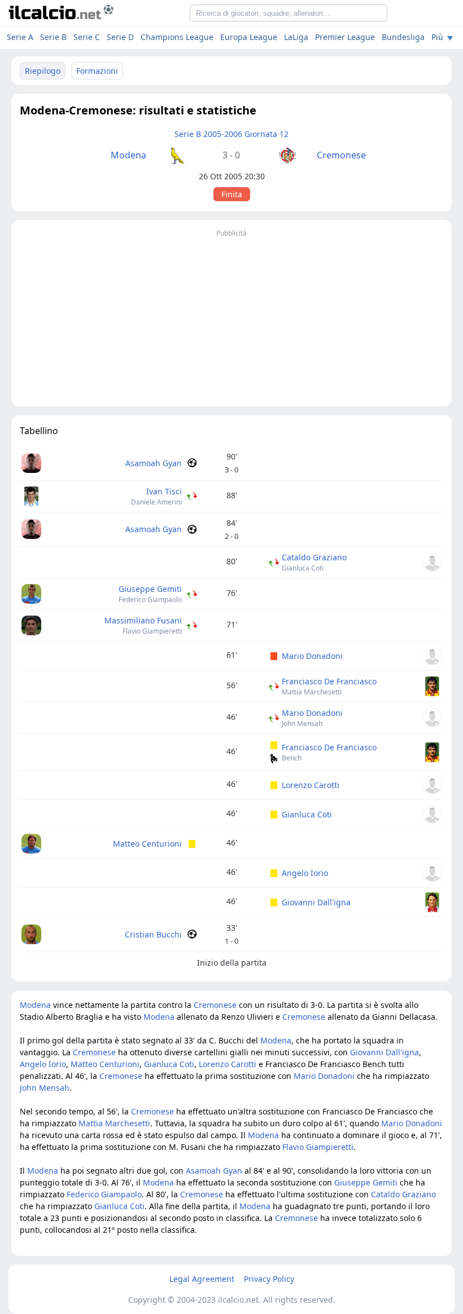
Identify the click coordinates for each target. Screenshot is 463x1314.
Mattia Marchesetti (312, 692)
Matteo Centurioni (147, 843)
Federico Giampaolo (150, 599)
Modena (128, 155)
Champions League (177, 37)
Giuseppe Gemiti (150, 588)
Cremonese (341, 155)
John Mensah (302, 723)
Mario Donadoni (312, 656)
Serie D (120, 37)
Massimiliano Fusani (143, 620)
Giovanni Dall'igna (316, 902)
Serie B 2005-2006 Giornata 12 (231, 134)
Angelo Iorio (305, 873)
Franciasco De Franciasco (329, 681)
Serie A (20, 37)
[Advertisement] (231, 319)
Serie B (53, 37)
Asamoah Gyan (153, 463)
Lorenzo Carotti (310, 785)
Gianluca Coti (303, 568)
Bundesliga (403, 37)
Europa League (248, 37)
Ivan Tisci (164, 491)
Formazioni (97, 70)
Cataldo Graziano (314, 557)
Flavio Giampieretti (152, 631)
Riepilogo (42, 70)
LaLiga (296, 37)
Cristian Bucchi (153, 934)
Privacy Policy (269, 1278)
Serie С (86, 37)
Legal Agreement (201, 1278)
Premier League (345, 37)
